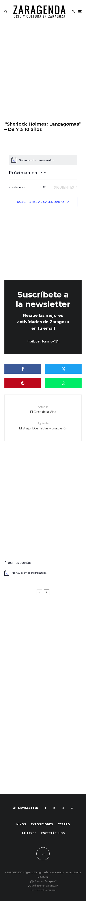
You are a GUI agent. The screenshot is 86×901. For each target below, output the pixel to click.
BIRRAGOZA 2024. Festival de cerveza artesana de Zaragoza (38, 651)
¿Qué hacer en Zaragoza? (43, 885)
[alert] (43, 160)
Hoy (43, 186)
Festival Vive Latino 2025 (26, 610)
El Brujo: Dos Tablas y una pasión (43, 426)
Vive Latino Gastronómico (27, 630)
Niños (21, 824)
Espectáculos (53, 833)
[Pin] (22, 383)
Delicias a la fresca (20, 673)
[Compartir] (22, 369)
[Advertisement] (43, 67)
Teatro (64, 824)
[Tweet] (63, 369)
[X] (54, 808)
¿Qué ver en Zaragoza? (43, 881)
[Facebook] (45, 808)
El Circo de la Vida (43, 409)
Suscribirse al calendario (40, 202)
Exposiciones (42, 824)
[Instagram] (63, 808)
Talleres (28, 833)
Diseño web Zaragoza (43, 890)
